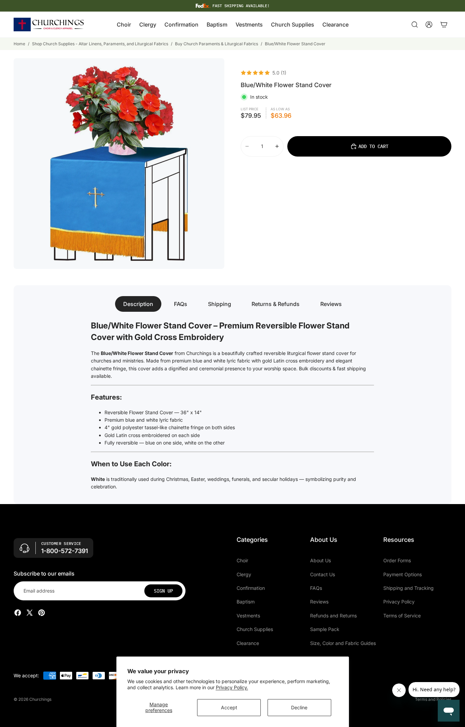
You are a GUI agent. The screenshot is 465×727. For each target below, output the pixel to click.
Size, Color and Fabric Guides (343, 643)
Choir (242, 561)
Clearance (248, 643)
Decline (299, 707)
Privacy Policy (399, 602)
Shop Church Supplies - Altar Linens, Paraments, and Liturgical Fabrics (100, 43)
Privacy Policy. (232, 687)
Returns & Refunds (276, 304)
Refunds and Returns (333, 615)
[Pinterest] (41, 613)
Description (138, 304)
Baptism (246, 602)
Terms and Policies (433, 699)
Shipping (219, 304)
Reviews (331, 304)
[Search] (414, 24)
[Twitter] (30, 613)
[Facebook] (18, 613)
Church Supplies (255, 629)
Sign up (163, 591)
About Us (320, 561)
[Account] (428, 24)
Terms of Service (402, 615)
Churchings (40, 699)
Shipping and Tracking (408, 588)
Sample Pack (324, 629)
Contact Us (322, 574)
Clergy (244, 574)
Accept (229, 707)
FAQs (180, 304)
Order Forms (397, 561)
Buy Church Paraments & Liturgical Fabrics (216, 43)
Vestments (248, 615)
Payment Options (402, 574)
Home (19, 43)
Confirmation (251, 588)
